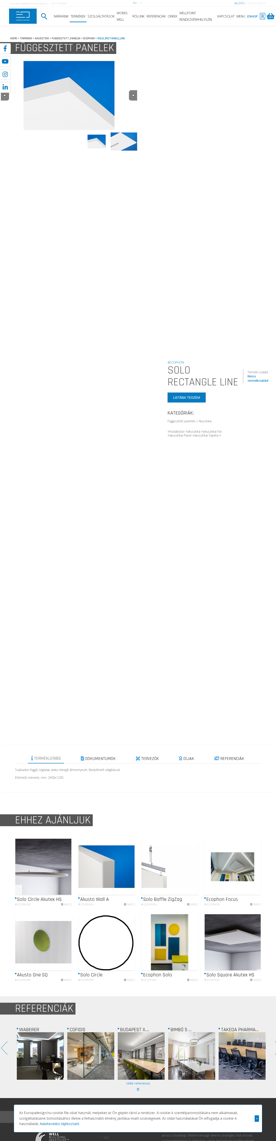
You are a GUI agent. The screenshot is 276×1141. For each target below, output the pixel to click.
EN (141, 3)
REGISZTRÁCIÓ (257, 3)
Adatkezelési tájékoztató (59, 1123)
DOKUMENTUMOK (100, 758)
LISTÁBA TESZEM (186, 397)
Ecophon (22, 904)
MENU (241, 16)
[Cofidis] (40, 1056)
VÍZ (106, 1137)
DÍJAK (188, 758)
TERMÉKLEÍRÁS (47, 758)
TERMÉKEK (78, 16)
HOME (13, 38)
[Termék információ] (57, 867)
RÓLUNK (138, 16)
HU (135, 3)
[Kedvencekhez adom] (64, 866)
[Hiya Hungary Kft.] (242, 1056)
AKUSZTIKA (42, 38)
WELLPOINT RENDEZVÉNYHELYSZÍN (195, 16)
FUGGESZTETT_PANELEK (66, 38)
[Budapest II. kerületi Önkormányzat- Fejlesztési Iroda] (90, 1056)
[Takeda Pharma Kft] (191, 1056)
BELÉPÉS (239, 3)
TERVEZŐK (149, 758)
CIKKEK (172, 16)
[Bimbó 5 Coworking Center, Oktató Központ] (141, 1056)
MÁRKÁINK (61, 16)
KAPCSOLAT (225, 16)
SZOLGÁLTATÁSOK (101, 16)
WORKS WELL (122, 16)
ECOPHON (89, 38)
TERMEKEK (26, 38)
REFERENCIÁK (156, 16)
